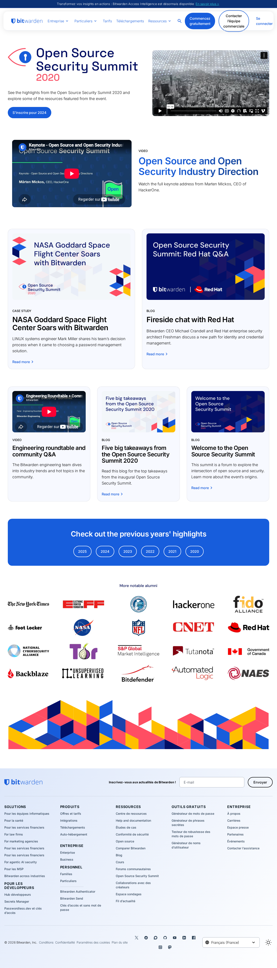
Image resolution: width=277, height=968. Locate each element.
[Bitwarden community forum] (155, 937)
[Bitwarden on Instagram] (160, 947)
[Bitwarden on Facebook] (193, 937)
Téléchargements (130, 21)
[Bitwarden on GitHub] (165, 937)
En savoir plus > (207, 4)
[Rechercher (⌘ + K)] (180, 21)
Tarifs (107, 21)
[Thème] (268, 942)
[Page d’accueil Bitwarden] (26, 21)
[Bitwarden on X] (136, 937)
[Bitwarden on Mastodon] (169, 947)
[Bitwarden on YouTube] (174, 937)
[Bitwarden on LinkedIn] (184, 937)
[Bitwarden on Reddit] (146, 937)
